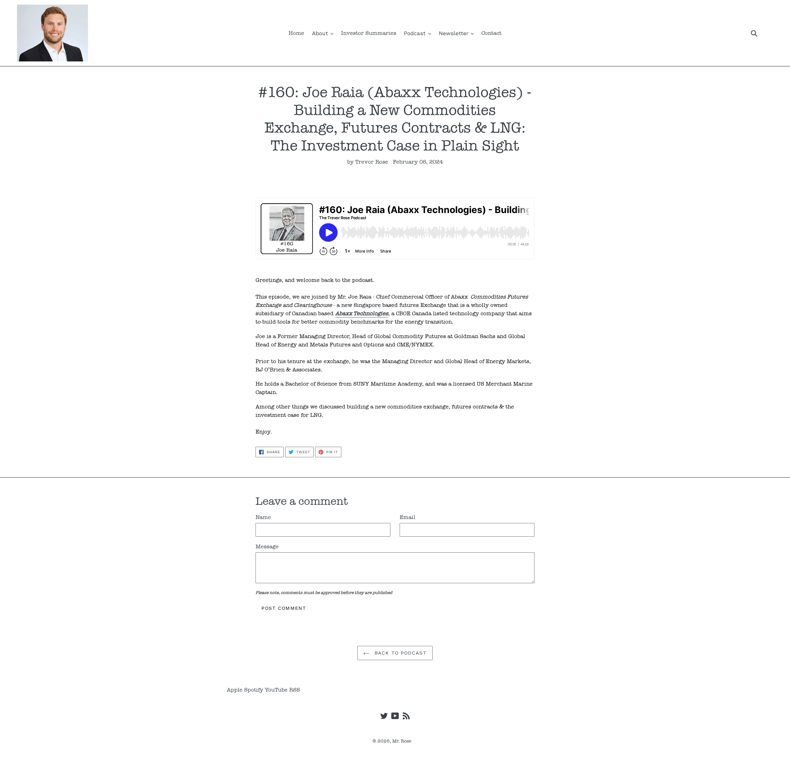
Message (267, 546)
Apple (235, 689)
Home (296, 33)
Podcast (415, 33)
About (321, 33)
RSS (294, 689)
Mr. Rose (401, 741)
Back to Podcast (399, 653)
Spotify (253, 689)
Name (263, 517)
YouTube (276, 689)
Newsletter (454, 33)
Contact (491, 33)
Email (407, 517)
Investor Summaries (368, 33)
